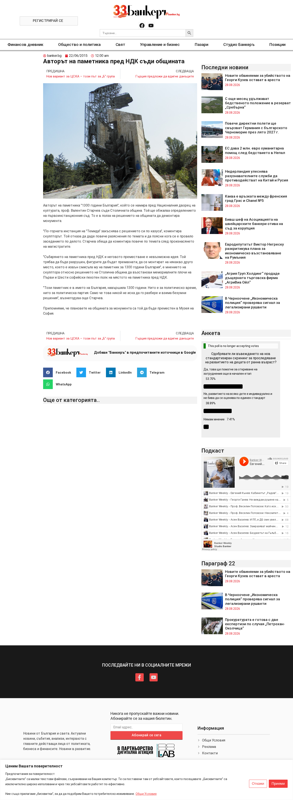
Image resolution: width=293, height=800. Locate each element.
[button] (58, 372)
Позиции (277, 44)
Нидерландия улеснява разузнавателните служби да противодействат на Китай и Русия (256, 175)
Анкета (210, 333)
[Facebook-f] (139, 677)
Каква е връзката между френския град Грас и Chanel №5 (256, 198)
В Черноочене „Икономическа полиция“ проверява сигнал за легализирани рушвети (252, 302)
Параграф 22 (218, 563)
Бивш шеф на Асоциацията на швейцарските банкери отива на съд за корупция (254, 223)
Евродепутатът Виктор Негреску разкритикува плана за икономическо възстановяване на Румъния (254, 251)
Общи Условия (146, 793)
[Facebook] (142, 25)
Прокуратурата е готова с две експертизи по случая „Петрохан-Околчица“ (255, 624)
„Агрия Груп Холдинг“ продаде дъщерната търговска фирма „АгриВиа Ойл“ (252, 277)
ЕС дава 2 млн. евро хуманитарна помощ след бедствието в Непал (255, 150)
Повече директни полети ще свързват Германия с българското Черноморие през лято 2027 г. (256, 127)
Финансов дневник (25, 44)
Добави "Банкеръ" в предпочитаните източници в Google (145, 352)
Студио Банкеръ (239, 44)
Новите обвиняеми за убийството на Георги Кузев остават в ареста (257, 77)
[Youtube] (151, 25)
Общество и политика (79, 44)
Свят (120, 44)
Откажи (258, 784)
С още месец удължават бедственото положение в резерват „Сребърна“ (258, 103)
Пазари (201, 44)
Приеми (278, 784)
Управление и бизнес (160, 44)
